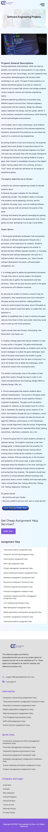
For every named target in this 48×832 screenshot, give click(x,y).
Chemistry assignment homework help (18, 617)
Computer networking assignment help (18, 554)
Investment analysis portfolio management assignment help (19, 597)
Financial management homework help (18, 591)
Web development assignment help (17, 607)
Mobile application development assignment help (22, 612)
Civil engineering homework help (16, 603)
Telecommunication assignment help (17, 550)
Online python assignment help (15, 559)
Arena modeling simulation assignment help (20, 573)
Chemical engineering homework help (18, 587)
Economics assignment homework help (18, 582)
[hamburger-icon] (41, 4)
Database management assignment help (18, 577)
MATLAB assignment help (13, 563)
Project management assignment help (18, 568)
